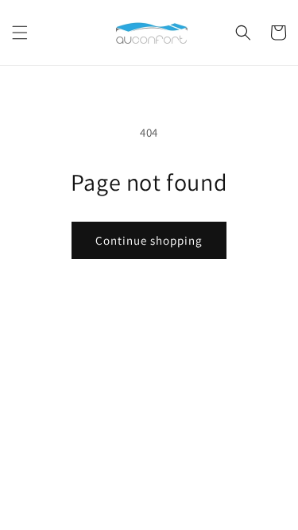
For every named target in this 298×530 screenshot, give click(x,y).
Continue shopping (149, 240)
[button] (19, 32)
